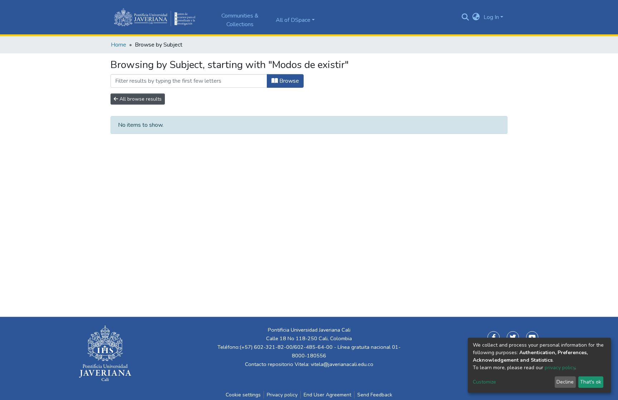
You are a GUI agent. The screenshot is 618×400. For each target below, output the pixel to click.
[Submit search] (465, 17)
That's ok (590, 382)
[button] (476, 17)
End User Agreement (327, 394)
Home (118, 45)
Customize (484, 382)
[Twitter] (513, 337)
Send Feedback (374, 394)
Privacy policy (282, 394)
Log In (491, 17)
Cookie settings (243, 394)
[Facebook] (493, 337)
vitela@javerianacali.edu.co (342, 364)
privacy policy (560, 367)
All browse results (140, 99)
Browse (288, 81)
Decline (565, 382)
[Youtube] (532, 337)
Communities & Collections (240, 20)
